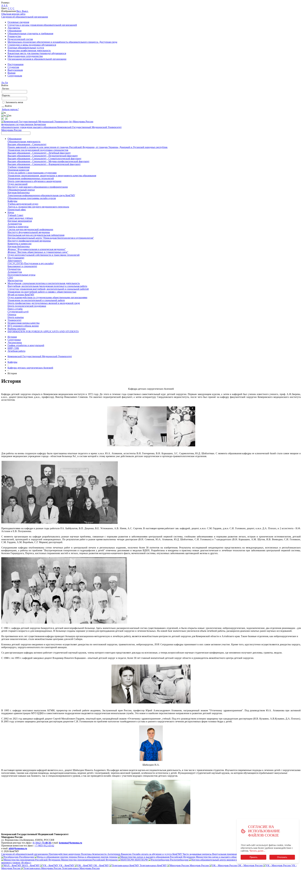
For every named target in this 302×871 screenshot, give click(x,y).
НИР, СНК (13, 348)
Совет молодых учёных (20, 218)
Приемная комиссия (18, 170)
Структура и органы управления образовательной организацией (42, 25)
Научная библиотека (19, 192)
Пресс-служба (15, 308)
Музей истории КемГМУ (21, 294)
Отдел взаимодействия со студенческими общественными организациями (47, 297)
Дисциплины (15, 342)
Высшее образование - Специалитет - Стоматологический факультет (44, 158)
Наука (11, 212)
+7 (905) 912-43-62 (44, 845)
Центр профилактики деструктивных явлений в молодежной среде (44, 303)
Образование (15, 30)
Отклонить (282, 857)
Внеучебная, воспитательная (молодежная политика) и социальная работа (47, 286)
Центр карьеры (16, 317)
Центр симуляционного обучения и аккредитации (34, 181)
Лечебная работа (16, 351)
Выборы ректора (16, 328)
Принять (253, 857)
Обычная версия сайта (13, 14)
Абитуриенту (15, 260)
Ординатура (14, 269)
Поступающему (16, 257)
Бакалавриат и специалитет (22, 266)
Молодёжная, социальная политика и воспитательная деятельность (44, 283)
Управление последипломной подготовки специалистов (38, 150)
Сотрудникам (15, 75)
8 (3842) (42, 842)
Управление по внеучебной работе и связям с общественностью (42, 291)
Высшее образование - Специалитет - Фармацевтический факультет (44, 164)
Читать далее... (257, 850)
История (12, 336)
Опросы (12, 314)
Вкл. (19, 11)
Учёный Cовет (15, 215)
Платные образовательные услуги (26, 47)
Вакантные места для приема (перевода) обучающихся (37, 53)
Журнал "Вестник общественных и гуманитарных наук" (38, 252)
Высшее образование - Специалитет (27, 144)
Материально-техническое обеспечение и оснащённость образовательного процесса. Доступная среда (62, 42)
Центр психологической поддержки (27, 306)
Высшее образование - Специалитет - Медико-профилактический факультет (48, 161)
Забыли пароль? (10, 109)
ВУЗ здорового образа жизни (23, 325)
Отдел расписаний (18, 184)
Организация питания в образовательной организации (37, 59)
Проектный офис (17, 209)
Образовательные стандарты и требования (30, 33)
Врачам (11, 73)
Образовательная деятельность (24, 141)
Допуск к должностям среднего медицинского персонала (38, 206)
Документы (14, 27)
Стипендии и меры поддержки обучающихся (32, 44)
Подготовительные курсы (21, 274)
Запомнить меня (14, 102)
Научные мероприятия (20, 221)
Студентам (13, 67)
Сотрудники (14, 339)
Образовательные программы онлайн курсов (32, 198)
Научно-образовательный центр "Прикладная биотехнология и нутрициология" (51, 238)
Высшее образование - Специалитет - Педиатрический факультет (43, 155)
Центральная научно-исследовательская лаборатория (36, 235)
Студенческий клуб (18, 311)
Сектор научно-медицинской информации (30, 229)
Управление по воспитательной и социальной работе (36, 300)
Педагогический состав (20, 39)
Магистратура (15, 280)
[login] (3, 106)
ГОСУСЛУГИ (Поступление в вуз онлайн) (31, 263)
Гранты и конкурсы (18, 226)
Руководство (14, 36)
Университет (14, 320)
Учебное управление (19, 167)
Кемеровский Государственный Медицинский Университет (40, 356)
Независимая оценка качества (23, 323)
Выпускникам (15, 70)
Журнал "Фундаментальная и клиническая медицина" (37, 249)
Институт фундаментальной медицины (29, 232)
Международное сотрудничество (25, 56)
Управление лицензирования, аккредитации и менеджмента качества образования (52, 175)
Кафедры (12, 201)
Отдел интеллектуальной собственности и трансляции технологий (44, 255)
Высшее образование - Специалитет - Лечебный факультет (39, 153)
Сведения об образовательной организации (24, 16)
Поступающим (15, 64)
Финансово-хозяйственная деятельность (29, 50)
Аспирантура (15, 223)
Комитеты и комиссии (19, 243)
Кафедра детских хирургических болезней (30, 367)
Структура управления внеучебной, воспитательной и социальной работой (48, 289)
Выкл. (25, 11)
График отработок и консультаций (26, 345)
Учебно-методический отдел (23, 204)
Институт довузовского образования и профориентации (38, 187)
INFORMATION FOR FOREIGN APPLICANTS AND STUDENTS (43, 331)
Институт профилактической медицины (29, 240)
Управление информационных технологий (31, 178)
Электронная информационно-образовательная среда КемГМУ (41, 195)
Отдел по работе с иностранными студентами (32, 172)
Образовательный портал (21, 189)
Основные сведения (18, 22)
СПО (10, 277)
